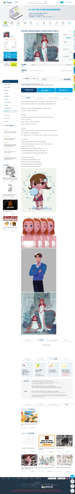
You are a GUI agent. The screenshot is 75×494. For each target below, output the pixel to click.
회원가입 (70, 2)
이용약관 (31, 478)
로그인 (66, 2)
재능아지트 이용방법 (53, 97)
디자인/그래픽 (6, 81)
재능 (27, 97)
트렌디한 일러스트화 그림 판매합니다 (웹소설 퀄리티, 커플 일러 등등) (29, 468)
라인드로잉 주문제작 (60, 448)
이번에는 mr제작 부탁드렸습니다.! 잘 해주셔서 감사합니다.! (10, 152)
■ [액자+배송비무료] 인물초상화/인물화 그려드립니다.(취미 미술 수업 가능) (10, 179)
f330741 (11, 36)
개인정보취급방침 (38, 478)
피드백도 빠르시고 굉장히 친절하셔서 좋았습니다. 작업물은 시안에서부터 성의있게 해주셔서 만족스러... (10, 145)
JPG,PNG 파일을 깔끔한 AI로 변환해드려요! (10, 228)
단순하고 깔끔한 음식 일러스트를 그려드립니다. (29, 425)
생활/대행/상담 (6, 96)
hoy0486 (4, 230)
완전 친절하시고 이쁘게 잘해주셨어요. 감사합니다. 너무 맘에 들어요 (10, 139)
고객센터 (48, 391)
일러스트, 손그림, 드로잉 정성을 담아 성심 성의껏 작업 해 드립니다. (10, 195)
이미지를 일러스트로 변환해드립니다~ (28, 448)
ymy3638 (4, 181)
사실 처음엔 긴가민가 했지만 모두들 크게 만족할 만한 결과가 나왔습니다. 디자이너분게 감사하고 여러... (10, 158)
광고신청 (15, 165)
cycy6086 (22, 471)
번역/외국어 (6, 105)
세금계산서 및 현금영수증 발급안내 (60, 383)
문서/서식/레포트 (7, 87)
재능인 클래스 (6, 111)
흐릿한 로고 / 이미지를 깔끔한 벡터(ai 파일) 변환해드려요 (47, 449)
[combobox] (66, 71)
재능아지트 (53, 359)
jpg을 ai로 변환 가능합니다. (8, 211)
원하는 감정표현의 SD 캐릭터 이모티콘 (63, 467)
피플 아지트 (6, 121)
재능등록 (62, 2)
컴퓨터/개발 (6, 90)
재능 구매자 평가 (40, 97)
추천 (66, 404)
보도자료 (3, 478)
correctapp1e (57, 471)
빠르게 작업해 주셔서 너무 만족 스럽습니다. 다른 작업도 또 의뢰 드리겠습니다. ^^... (10, 132)
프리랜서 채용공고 (25, 478)
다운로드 (72, 481)
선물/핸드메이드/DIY (7, 108)
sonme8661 (40, 471)
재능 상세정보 (27, 340)
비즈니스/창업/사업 (7, 102)
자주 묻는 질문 (6, 118)
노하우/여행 (6, 99)
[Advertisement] (10, 72)
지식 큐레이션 (72, 476)
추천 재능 (66, 97)
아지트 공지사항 (7, 115)
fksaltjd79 (4, 214)
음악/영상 (6, 93)
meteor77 (4, 197)
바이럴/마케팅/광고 (7, 84)
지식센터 (57, 2)
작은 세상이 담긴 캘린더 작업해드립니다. (46, 467)
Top (72, 491)
